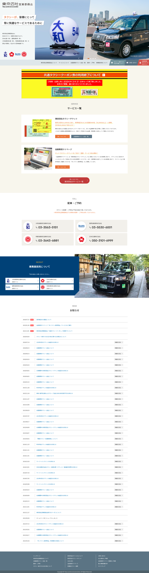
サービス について (64, 63)
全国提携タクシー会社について (75, 348)
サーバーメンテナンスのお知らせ (75, 461)
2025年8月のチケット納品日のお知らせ (75, 416)
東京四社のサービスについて (75, 556)
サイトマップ (101, 566)
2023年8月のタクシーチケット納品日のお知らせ (75, 524)
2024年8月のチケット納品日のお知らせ (75, 478)
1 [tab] (88, 58)
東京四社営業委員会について (49, 63)
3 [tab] (93, 58)
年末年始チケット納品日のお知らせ (75, 388)
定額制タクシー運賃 (73, 566)
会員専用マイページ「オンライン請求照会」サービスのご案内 (53, 325)
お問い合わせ (133, 63)
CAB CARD (70, 561)
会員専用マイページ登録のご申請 (107, 561)
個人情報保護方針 (103, 563)
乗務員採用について (101, 63)
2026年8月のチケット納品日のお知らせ (75, 342)
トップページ (36, 556)
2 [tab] (91, 58)
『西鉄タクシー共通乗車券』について (75, 439)
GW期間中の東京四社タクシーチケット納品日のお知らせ (75, 371)
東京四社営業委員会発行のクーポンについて (48, 512)
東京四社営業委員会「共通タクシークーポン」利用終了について (54, 331)
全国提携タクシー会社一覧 (78, 63)
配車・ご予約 (91, 63)
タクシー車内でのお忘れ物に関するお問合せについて (51, 337)
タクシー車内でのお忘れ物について (119, 62)
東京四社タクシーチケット (74, 558)
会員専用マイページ (73, 563)
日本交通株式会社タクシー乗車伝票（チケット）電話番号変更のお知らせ (75, 467)
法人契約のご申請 (103, 558)
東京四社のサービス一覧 (74, 180)
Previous (79, 58)
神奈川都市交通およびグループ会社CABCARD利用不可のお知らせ (75, 393)
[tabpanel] (92, 30)
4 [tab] (95, 58)
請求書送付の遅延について (43, 320)
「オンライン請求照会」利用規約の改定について (75, 541)
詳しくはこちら (62, 136)
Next (105, 58)
